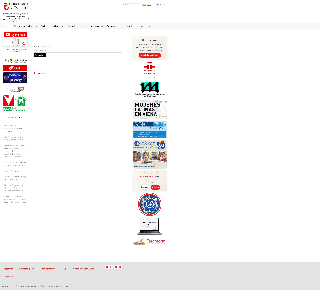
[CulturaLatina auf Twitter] (116, 267)
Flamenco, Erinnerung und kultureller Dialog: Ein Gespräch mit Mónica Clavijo (15, 188)
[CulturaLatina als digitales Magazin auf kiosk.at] (15, 67)
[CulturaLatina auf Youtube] (120, 267)
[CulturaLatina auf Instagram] (111, 267)
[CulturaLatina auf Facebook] (107, 267)
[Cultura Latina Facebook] (157, 4)
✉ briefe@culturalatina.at (150, 55)
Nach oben (40, 73)
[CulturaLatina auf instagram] (160, 4)
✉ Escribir (155, 187)
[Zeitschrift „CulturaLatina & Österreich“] (16, 6)
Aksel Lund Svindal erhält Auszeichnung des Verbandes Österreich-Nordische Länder (15, 199)
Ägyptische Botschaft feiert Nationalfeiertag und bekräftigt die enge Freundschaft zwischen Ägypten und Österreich (14, 151)
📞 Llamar (144, 187)
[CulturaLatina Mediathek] (164, 4)
